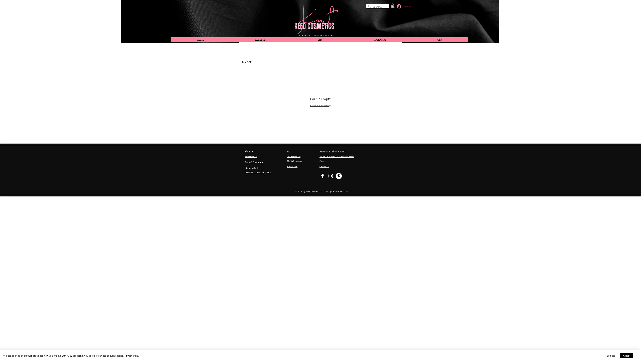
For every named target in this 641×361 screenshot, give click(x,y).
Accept (626, 355)
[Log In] (398, 6)
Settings (611, 355)
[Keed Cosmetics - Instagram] (331, 176)
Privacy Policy (132, 355)
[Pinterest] (339, 176)
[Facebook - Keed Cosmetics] (322, 176)
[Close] (637, 355)
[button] (393, 6)
